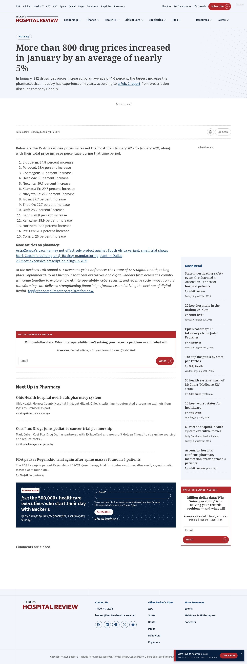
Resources (202, 19)
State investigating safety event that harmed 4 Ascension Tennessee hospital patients (204, 279)
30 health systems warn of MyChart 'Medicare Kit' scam (204, 384)
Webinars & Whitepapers (200, 615)
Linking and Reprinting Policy (160, 656)
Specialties (156, 19)
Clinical (27, 6)
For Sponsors (181, 6)
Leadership (71, 19)
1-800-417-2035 (104, 608)
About (165, 6)
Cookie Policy (136, 656)
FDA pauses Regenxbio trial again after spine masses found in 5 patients (78, 459)
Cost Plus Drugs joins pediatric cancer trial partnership (64, 428)
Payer (81, 6)
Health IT (39, 6)
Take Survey (228, 655)
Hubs (175, 19)
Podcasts (190, 622)
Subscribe (217, 6)
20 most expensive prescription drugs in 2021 (51, 261)
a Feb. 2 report (129, 83)
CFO (48, 6)
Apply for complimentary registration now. (61, 291)
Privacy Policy (130, 505)
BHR (18, 6)
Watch (162, 360)
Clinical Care (132, 19)
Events (222, 19)
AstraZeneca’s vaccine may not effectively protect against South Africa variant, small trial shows (92, 250)
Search (202, 6)
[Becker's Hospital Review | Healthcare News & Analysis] (37, 20)
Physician (106, 6)
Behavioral (92, 6)
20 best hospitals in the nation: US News (202, 307)
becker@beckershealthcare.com (115, 615)
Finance (91, 19)
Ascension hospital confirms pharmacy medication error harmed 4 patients (205, 456)
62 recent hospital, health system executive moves (204, 429)
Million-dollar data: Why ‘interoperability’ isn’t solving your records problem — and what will (96, 342)
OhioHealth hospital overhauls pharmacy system (58, 397)
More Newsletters (105, 519)
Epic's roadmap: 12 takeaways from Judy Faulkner (201, 333)
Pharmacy (119, 6)
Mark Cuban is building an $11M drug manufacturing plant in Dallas (69, 256)
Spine (63, 6)
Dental (72, 6)
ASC (55, 6)
